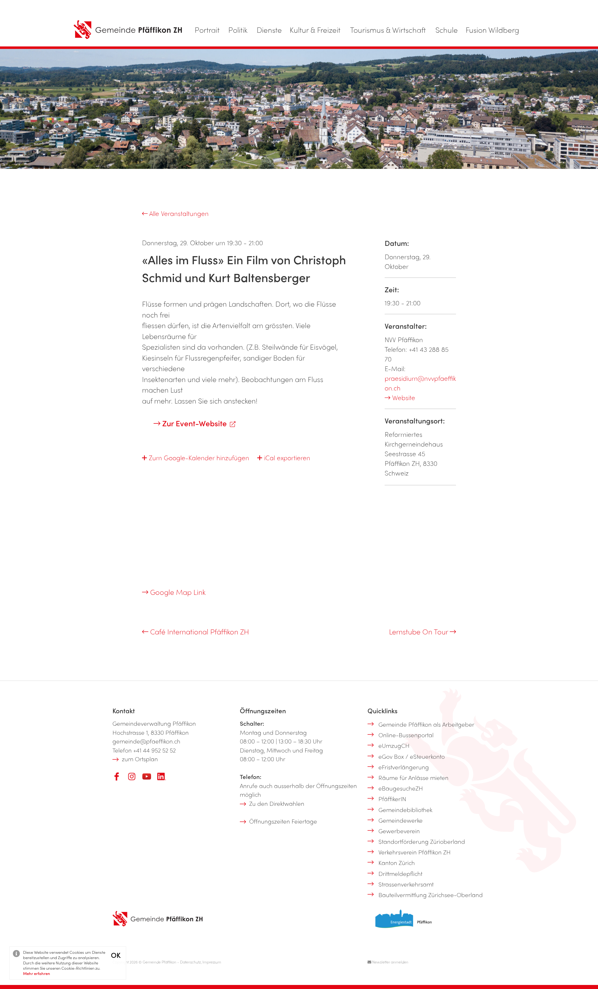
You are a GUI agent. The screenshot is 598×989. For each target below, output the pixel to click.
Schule (446, 29)
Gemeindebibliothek (405, 809)
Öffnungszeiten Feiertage (283, 821)
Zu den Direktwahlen (276, 803)
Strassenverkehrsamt (406, 884)
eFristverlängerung (403, 766)
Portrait (207, 29)
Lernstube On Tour (419, 631)
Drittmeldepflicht (400, 873)
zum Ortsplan (140, 758)
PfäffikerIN (392, 798)
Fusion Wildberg (492, 29)
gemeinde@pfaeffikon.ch (146, 741)
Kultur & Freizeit (315, 29)
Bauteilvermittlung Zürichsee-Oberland (430, 894)
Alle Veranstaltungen (178, 213)
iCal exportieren (286, 457)
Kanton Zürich (396, 862)
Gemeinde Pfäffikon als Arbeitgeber (426, 724)
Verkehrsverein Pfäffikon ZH (414, 852)
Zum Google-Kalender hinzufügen (198, 457)
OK (116, 955)
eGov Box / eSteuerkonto (411, 756)
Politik (238, 29)
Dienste (269, 29)
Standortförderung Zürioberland (421, 841)
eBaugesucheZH (400, 788)
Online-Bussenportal (406, 734)
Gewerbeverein (399, 830)
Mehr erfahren (36, 973)
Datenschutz (190, 962)
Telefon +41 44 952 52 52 (144, 750)
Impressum (211, 962)
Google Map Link (177, 592)
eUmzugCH (394, 745)
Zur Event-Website (193, 423)
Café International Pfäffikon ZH (198, 631)
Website (402, 397)
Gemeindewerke (400, 820)
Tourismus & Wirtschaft (388, 29)
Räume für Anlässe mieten (413, 777)
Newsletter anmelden (389, 962)
